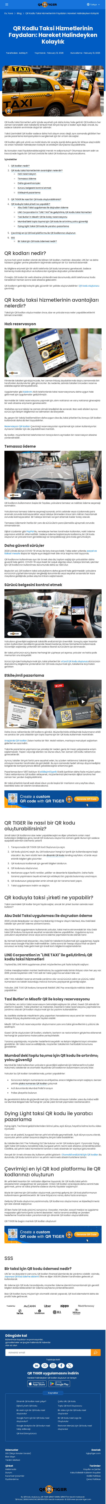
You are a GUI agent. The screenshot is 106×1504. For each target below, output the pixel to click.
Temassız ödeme (27, 178)
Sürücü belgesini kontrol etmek (34, 188)
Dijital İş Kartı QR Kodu (27, 1405)
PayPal (30, 531)
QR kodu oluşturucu (89, 285)
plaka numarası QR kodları (33, 1083)
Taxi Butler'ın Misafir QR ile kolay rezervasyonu (42, 217)
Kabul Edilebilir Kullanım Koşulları (85, 1472)
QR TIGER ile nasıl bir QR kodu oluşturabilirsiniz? (36, 199)
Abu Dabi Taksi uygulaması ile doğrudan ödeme (43, 207)
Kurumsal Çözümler (14, 1476)
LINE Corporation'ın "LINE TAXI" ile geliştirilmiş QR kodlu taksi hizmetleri (55, 212)
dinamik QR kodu (55, 855)
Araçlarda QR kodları (15, 740)
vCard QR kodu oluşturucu (75, 661)
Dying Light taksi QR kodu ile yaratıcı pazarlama (43, 226)
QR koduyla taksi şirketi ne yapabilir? (30, 204)
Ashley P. (23, 53)
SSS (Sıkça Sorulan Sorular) (18, 1453)
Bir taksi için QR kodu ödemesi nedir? (37, 241)
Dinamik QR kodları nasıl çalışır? (31, 1401)
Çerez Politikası (93, 1479)
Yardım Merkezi (12, 1460)
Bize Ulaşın (10, 1456)
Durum (8, 1472)
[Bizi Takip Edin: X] (69, 1365)
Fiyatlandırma (11, 1479)
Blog (19, 13)
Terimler (95, 1465)
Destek (96, 1450)
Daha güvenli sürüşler (29, 183)
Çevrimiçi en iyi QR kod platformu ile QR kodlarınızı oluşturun (43, 233)
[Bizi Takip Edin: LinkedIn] (36, 1365)
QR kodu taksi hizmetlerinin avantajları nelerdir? (37, 170)
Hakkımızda (10, 1469)
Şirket (9, 1465)
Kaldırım (27, 391)
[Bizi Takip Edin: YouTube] (44, 1365)
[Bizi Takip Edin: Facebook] (61, 1365)
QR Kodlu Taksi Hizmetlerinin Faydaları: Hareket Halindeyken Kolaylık (62, 13)
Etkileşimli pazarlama (29, 192)
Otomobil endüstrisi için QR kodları (80, 1154)
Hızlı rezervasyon (27, 174)
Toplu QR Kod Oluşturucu (70, 1405)
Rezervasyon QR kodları (17, 426)
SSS (13, 237)
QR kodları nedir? (20, 165)
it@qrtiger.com (93, 1453)
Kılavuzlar (11, 1450)
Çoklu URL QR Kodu (67, 1401)
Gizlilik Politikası (94, 1476)
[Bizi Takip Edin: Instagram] (53, 1365)
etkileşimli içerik (48, 771)
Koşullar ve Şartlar (92, 1469)
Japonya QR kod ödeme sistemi (21, 1276)
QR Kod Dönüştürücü (27, 1433)
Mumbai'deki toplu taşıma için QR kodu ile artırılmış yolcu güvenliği (53, 221)
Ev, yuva (8, 13)
